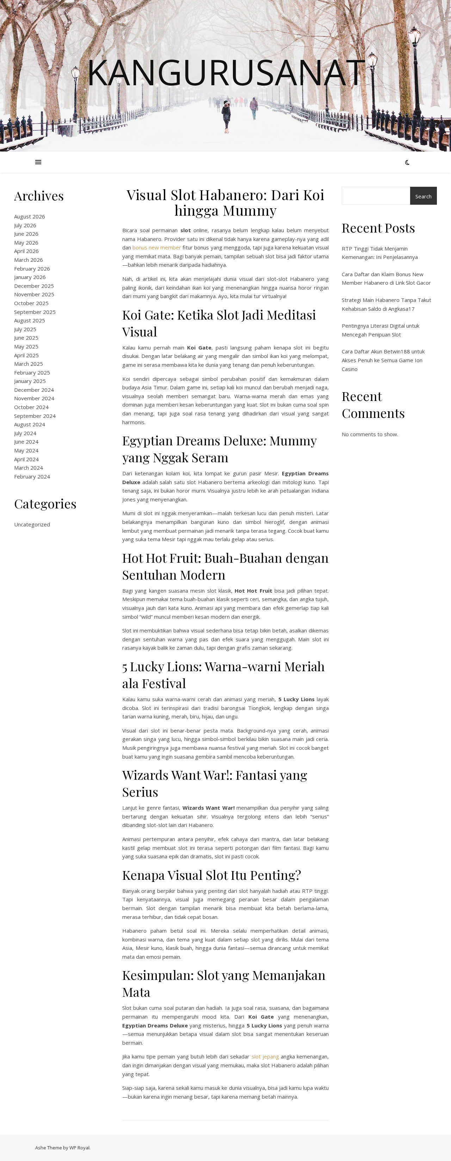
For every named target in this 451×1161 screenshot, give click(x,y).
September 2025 (35, 311)
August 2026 (29, 216)
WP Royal (79, 1147)
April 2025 (26, 355)
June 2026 (26, 233)
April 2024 (26, 459)
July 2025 (25, 329)
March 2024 (28, 467)
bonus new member (156, 247)
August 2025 (29, 320)
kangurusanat (225, 71)
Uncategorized (32, 524)
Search (423, 196)
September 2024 (35, 415)
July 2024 (25, 433)
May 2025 (26, 346)
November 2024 (34, 398)
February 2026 (32, 268)
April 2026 (26, 250)
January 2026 (30, 276)
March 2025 (28, 363)
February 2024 (32, 476)
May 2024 (26, 450)
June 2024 (26, 441)
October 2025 (31, 303)
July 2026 (25, 225)
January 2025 (30, 380)
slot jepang (265, 1056)
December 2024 (34, 389)
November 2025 (34, 294)
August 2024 (29, 424)
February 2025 (32, 372)
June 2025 (26, 337)
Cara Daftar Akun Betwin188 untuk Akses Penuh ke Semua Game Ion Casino (383, 360)
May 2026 (26, 242)
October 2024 (31, 406)
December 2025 (34, 285)
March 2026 (28, 259)
